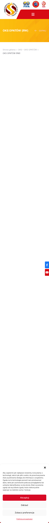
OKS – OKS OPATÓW (27, 49)
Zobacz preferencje (24, 512)
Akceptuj (24, 497)
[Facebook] (47, 265)
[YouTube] (47, 272)
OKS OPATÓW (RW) (11, 53)
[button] (45, 467)
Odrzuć (24, 505)
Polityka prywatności (24, 519)
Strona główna (9, 49)
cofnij (42, 30)
